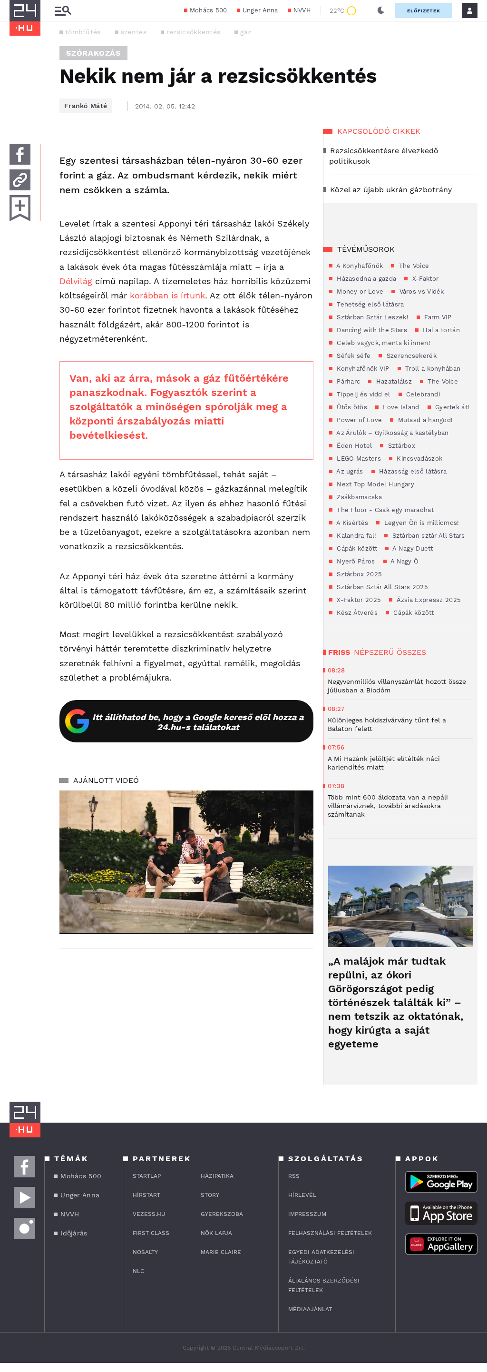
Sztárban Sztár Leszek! (372, 317)
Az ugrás (349, 471)
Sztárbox (400, 445)
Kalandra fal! (355, 535)
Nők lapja (216, 1233)
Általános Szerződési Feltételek (324, 1285)
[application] (186, 861)
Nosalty (145, 1252)
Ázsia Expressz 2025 (428, 599)
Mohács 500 (208, 10)
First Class (151, 1233)
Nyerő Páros (355, 561)
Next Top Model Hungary (374, 484)
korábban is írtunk (167, 295)
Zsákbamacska (358, 497)
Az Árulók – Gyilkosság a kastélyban (392, 432)
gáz (245, 32)
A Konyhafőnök (359, 265)
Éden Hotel (353, 445)
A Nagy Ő (404, 561)
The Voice (413, 265)
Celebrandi (422, 394)
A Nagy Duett (412, 548)
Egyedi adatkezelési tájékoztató (321, 1257)
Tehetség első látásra (369, 304)
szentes (133, 32)
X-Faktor (424, 278)
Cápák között (356, 548)
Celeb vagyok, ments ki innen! (382, 342)
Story (210, 1195)
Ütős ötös (351, 407)
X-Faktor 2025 (358, 599)
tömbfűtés (83, 32)
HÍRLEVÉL (302, 1195)
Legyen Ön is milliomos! (420, 522)
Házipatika (217, 1176)
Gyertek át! (451, 407)
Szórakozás (93, 53)
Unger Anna (260, 10)
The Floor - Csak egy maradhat (384, 509)
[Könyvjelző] (20, 208)
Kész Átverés (356, 612)
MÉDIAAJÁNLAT (310, 1309)
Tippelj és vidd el (362, 394)
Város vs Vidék (420, 291)
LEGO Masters (358, 458)
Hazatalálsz (393, 381)
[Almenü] (63, 10)
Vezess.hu (149, 1214)
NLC (138, 1271)
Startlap (147, 1176)
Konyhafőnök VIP (362, 368)
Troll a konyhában (431, 368)
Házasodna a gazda (365, 278)
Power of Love (358, 420)
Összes (411, 652)
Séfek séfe (352, 355)
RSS (294, 1176)
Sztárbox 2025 (358, 574)
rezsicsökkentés (193, 32)
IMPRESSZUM (307, 1214)
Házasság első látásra (412, 471)
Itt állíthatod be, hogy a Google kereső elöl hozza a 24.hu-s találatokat (197, 722)
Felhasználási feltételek (330, 1233)
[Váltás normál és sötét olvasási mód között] (381, 10)
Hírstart (146, 1195)
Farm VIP (437, 317)
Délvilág (77, 281)
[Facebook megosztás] (20, 154)
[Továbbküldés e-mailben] (20, 179)
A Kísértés (351, 522)
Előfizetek (423, 10)
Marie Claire (221, 1252)
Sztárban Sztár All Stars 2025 (381, 587)
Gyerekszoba (222, 1214)
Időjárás (73, 1233)
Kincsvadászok (418, 458)
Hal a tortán (440, 330)
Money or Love (359, 291)
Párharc (347, 381)
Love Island (400, 407)
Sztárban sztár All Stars (427, 535)
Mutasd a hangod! (424, 420)
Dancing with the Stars (371, 330)
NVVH (302, 10)
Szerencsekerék (410, 355)
